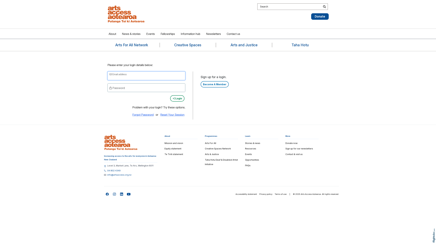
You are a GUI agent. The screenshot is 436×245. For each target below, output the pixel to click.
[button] (434, 240)
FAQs (248, 165)
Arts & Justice (212, 154)
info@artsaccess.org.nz (119, 175)
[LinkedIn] (121, 194)
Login (178, 98)
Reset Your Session (172, 114)
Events (150, 34)
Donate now (291, 143)
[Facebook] (107, 194)
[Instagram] (114, 194)
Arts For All (210, 143)
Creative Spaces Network (218, 148)
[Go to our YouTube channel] (129, 194)
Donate (320, 16)
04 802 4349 (114, 171)
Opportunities (252, 160)
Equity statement (173, 148)
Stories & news (252, 143)
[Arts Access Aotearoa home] (121, 142)
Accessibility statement (246, 194)
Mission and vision (174, 143)
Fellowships (168, 34)
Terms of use (280, 194)
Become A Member (214, 84)
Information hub (190, 34)
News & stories (131, 34)
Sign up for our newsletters (299, 148)
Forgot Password (143, 114)
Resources (250, 148)
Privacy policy (265, 194)
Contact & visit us (294, 154)
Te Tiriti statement (174, 154)
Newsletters (213, 34)
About (112, 34)
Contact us (233, 34)
